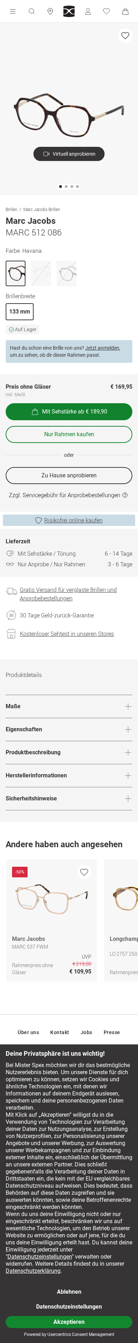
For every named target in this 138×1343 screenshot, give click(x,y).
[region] (69, 922)
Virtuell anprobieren (74, 154)
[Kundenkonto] (88, 11)
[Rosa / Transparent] (41, 273)
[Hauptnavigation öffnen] (13, 11)
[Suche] (31, 11)
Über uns (28, 1032)
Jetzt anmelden (102, 348)
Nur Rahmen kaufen (69, 434)
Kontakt (59, 1032)
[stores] (50, 11)
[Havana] (15, 273)
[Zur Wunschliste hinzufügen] (125, 35)
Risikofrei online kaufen (73, 520)
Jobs (86, 1032)
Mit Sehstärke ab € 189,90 (74, 411)
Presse (112, 1032)
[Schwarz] (66, 273)
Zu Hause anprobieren (69, 475)
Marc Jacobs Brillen (41, 209)
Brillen (11, 209)
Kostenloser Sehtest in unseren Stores (67, 634)
